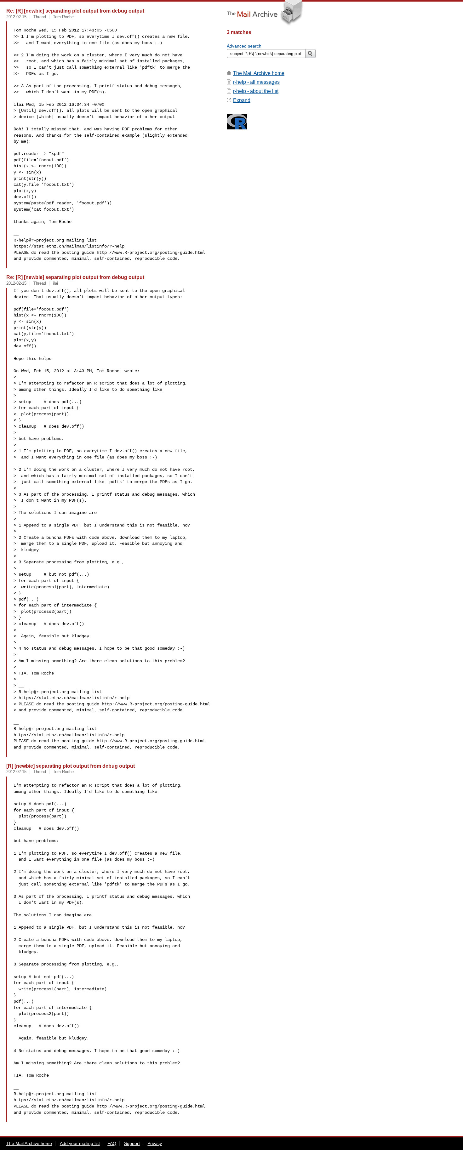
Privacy (154, 1143)
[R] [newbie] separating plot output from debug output (70, 766)
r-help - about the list (255, 91)
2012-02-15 (16, 16)
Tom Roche (63, 16)
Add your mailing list (80, 1143)
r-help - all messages (256, 82)
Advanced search (244, 45)
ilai (55, 283)
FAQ (111, 1143)
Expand (241, 100)
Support (132, 1143)
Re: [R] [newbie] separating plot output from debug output (75, 11)
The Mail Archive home (258, 73)
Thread (39, 16)
